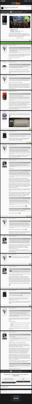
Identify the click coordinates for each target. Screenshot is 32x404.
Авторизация (3, 6)
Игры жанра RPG (14, 8)
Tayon (17, 47)
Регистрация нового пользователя (9, 382)
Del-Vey (6, 8)
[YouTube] (16, 398)
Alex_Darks (4, 91)
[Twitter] (18, 398)
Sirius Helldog (5, 45)
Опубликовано (12, 14)
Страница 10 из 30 (25, 371)
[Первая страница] (1, 12)
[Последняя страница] (22, 12)
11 (12, 371)
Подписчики (27, 6)
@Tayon (10, 256)
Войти (23, 381)
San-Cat (4, 131)
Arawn (17, 78)
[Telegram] (14, 398)
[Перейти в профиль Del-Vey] (2, 8)
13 (15, 371)
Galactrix (4, 111)
